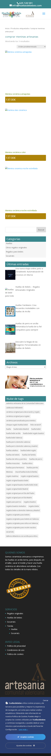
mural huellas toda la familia (26, 472)
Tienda (10, 626)
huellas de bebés (12, 455)
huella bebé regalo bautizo (33, 433)
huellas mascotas (13, 463)
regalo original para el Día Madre (19, 497)
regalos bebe (34, 506)
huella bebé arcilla (13, 433)
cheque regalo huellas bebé (17, 425)
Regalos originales (15, 613)
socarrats (10, 532)
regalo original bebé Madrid (17, 489)
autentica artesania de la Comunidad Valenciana (24, 403)
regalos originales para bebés (18, 515)
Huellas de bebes (14, 617)
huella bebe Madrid (21, 429)
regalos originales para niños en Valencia (22, 523)
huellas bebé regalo (28, 450)
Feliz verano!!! (35, 425)
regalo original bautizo (29, 476)
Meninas (9, 472)
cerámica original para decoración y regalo (23, 412)
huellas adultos (12, 450)
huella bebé (36, 429)
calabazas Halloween (14, 407)
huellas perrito (32, 467)
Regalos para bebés (14, 251)
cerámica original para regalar (18, 416)
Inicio (7, 28)
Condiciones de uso (15, 650)
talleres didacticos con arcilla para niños (21, 536)
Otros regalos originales (16, 247)
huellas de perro (35, 459)
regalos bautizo (30, 502)
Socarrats (10, 256)
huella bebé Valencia (14, 438)
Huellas (9, 243)
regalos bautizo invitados (16, 506)
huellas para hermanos (15, 467)
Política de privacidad (16, 646)
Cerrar (45, 700)
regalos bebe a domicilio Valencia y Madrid (23, 510)
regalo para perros (13, 502)
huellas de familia (29, 455)
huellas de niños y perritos (16, 459)
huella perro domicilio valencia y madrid (21, 446)
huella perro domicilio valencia (18, 442)
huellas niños (27, 463)
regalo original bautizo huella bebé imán (22, 485)
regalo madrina (12, 476)
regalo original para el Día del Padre (20, 493)
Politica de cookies (15, 654)
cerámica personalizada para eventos (20, 420)
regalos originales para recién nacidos (21, 527)
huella (8, 429)
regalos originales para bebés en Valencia (22, 519)
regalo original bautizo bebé (17, 480)
